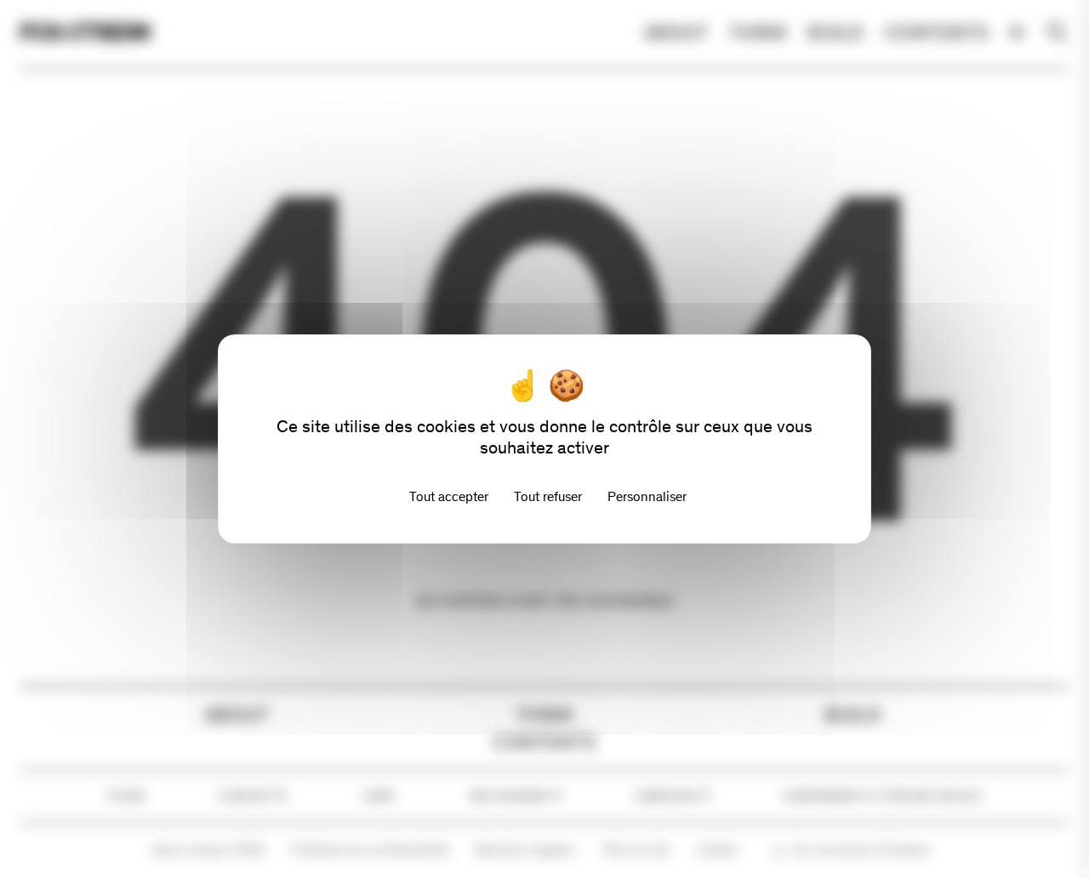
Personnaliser (647, 496)
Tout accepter (448, 496)
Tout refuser (548, 496)
